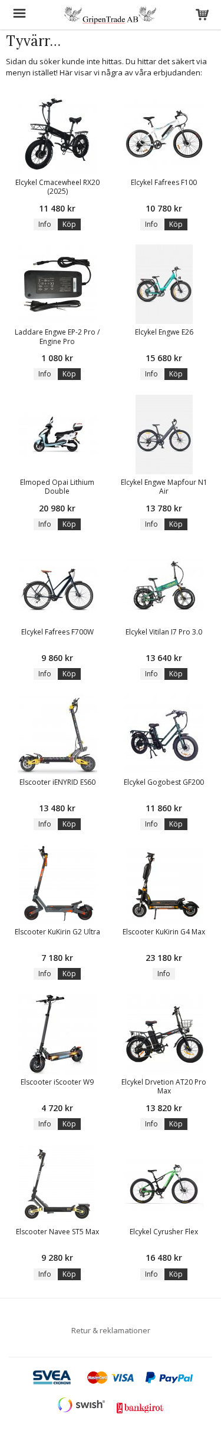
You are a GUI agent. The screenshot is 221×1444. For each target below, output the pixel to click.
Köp (69, 224)
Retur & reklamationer (110, 1330)
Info (44, 224)
